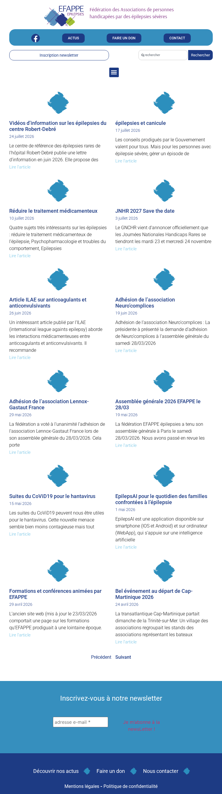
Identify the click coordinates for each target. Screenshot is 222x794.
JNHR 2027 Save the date (145, 211)
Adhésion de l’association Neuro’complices (145, 303)
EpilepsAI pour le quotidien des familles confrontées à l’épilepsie (161, 499)
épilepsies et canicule (140, 123)
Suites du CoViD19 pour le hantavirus (52, 496)
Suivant (123, 657)
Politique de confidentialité (130, 786)
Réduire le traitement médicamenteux (53, 211)
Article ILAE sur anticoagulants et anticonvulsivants (47, 303)
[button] (114, 72)
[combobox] (163, 55)
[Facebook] (35, 38)
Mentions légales (81, 786)
